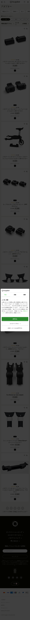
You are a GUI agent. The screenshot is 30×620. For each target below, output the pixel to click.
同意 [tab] (5, 294)
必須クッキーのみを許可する (15, 328)
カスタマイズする (14, 323)
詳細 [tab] (15, 294)
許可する (15, 319)
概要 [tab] (25, 294)
